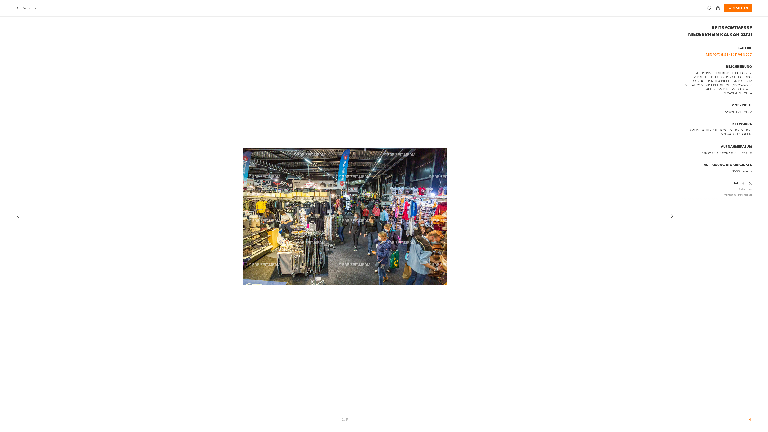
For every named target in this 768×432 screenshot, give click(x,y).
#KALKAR (726, 134)
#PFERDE (745, 130)
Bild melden (745, 189)
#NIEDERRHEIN (742, 134)
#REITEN (706, 130)
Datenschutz (745, 195)
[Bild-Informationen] (749, 420)
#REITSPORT (720, 130)
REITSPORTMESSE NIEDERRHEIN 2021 (729, 54)
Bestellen (740, 8)
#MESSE (695, 130)
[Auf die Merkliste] (709, 8)
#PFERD (734, 130)
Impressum (729, 195)
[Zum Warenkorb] (718, 8)
